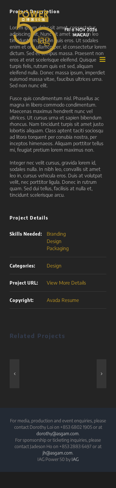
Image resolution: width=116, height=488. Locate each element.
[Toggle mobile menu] (103, 59)
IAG (75, 459)
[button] (14, 373)
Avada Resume (63, 300)
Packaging (58, 248)
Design (54, 241)
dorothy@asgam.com (57, 433)
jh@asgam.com (57, 452)
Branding (56, 234)
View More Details (66, 283)
